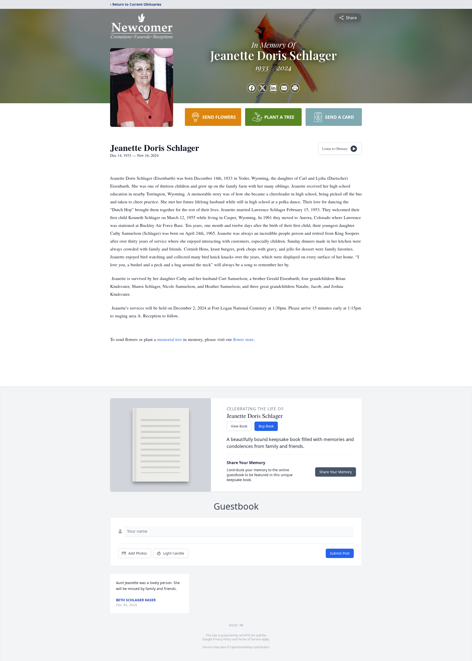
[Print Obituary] (295, 88)
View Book (239, 426)
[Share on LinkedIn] (273, 88)
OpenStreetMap (241, 647)
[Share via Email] (284, 88)
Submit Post (340, 553)
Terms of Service (249, 639)
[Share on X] (262, 88)
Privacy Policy (222, 639)
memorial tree (169, 339)
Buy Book (266, 426)
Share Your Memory (335, 472)
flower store (243, 339)
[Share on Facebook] (251, 88)
